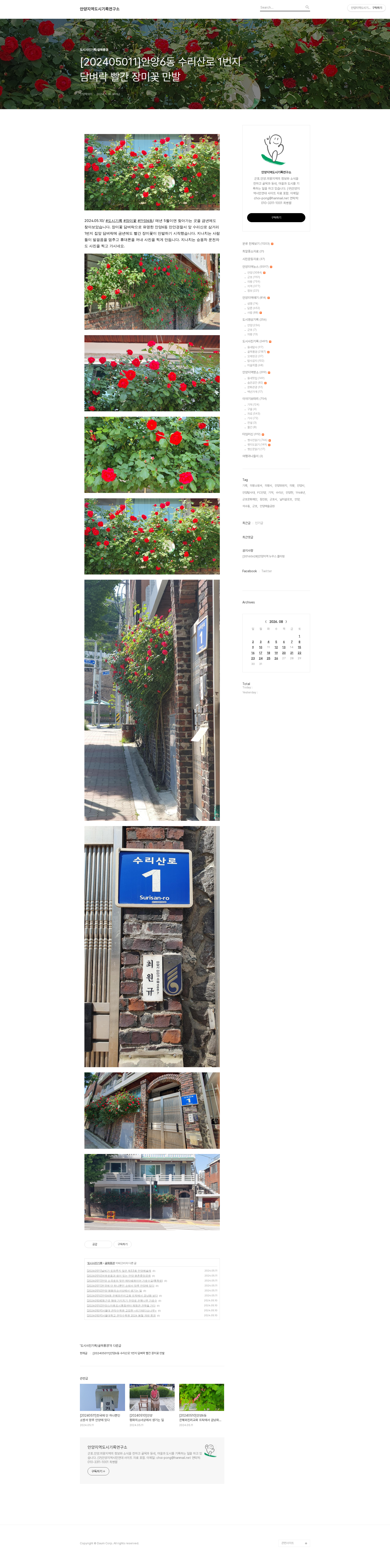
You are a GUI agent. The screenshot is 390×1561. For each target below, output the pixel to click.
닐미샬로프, (286, 499)
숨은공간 (255, 382)
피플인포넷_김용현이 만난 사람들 (295, 1518)
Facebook (249, 571)
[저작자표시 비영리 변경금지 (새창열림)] (138, 1244)
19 (276, 653)
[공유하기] (101, 1244)
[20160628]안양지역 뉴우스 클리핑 (263, 556)
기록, (245, 485)
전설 (252, 422)
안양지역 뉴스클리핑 (293, 1528)
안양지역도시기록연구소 (100, 9)
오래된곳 (255, 356)
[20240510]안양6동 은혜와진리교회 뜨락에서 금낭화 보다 (122, 1295)
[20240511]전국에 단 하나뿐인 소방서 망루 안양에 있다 (120, 1285)
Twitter (266, 571)
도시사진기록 (94, 1263)
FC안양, (262, 492)
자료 (253, 413)
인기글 (259, 523)
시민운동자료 (253, 259)
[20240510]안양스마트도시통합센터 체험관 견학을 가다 (121, 1305)
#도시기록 (114, 220)
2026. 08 (276, 622)
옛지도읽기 (257, 444)
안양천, (290, 492)
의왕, (292, 485)
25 (268, 658)
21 (291, 653)
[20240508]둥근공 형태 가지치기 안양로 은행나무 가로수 (122, 1300)
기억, (271, 492)
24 (261, 658)
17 (260, 653)
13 (284, 647)
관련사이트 (287, 1543)
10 (260, 647)
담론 (253, 308)
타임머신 (251, 434)
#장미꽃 (130, 220)
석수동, (246, 506)
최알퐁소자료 (253, 251)
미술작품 (255, 365)
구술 (252, 409)
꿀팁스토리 (288, 1536)
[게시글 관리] (107, 1244)
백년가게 (255, 391)
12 (276, 647)
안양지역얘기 (254, 297)
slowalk (287, 1507)
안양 (254, 272)
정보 (253, 290)
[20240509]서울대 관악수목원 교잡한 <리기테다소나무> (122, 1310)
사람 (252, 312)
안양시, (301, 485)
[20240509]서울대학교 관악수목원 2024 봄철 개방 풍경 (121, 1315)
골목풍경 (110, 1263)
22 (299, 653)
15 (299, 647)
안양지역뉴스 (255, 266)
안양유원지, (281, 485)
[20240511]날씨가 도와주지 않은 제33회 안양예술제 (119, 1270)
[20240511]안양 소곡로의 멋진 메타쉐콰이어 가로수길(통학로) (125, 1280)
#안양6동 (145, 220)
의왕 (253, 281)
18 (268, 653)
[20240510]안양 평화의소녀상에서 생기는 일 (114, 1290)
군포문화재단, (250, 499)
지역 (253, 286)
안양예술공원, (267, 506)
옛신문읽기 (256, 449)
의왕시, (269, 485)
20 (284, 653)
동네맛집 (256, 378)
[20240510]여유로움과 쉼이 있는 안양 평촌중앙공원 (119, 1275)
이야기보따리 (254, 398)
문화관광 (255, 387)
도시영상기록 (254, 319)
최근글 (246, 523)
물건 (252, 427)
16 (253, 653)
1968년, (301, 492)
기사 (252, 418)
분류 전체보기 (256, 243)
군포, (255, 506)
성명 (252, 303)
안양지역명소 (254, 372)
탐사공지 (255, 361)
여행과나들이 (252, 456)
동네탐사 (255, 347)
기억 (253, 404)
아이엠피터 (288, 1500)
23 (253, 658)
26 (276, 658)
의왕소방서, (256, 485)
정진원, (264, 499)
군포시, (274, 499)
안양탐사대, (248, 492)
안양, (297, 499)
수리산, (280, 492)
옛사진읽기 (257, 440)
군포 (253, 277)
